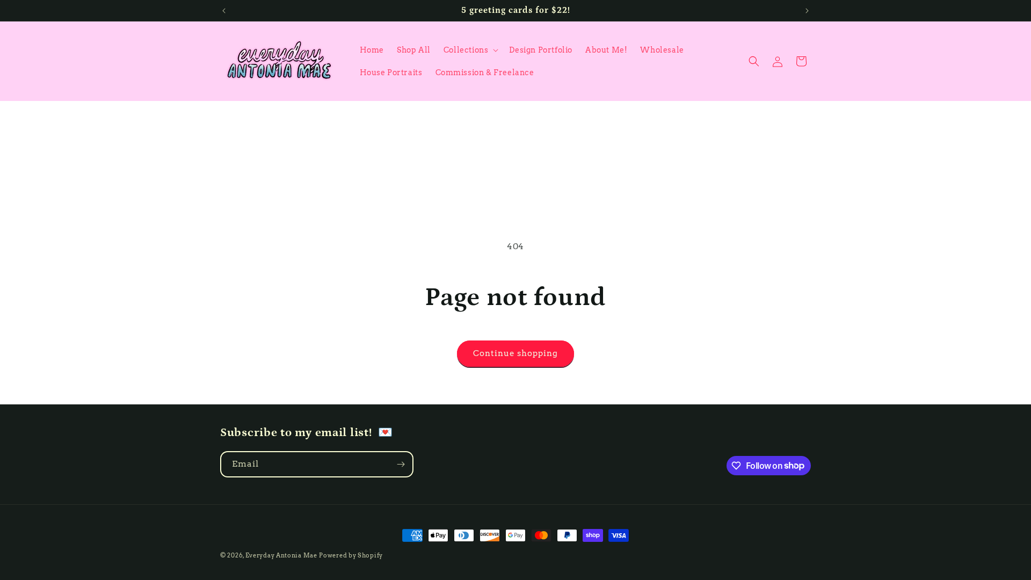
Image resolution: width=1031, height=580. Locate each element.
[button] (470, 50)
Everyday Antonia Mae (281, 555)
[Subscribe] (400, 464)
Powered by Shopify (351, 555)
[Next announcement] (807, 11)
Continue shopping (515, 353)
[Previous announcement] (224, 11)
